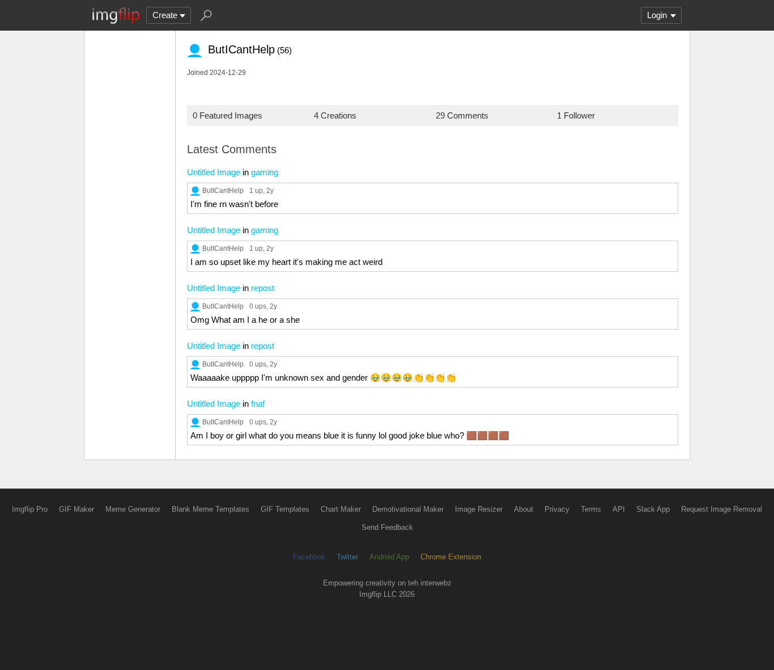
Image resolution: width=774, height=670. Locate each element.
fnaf (258, 403)
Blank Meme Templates (210, 509)
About (523, 509)
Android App (389, 557)
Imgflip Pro (30, 509)
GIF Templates (285, 509)
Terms (591, 509)
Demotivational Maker (408, 509)
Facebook (309, 557)
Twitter (347, 557)
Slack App (653, 509)
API (619, 509)
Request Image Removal (721, 509)
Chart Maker (341, 509)
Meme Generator (132, 509)
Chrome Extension (450, 557)
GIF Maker (76, 509)
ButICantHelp (223, 190)
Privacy (557, 509)
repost (262, 288)
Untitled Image (213, 172)
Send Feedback (387, 527)
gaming (264, 172)
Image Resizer (479, 509)
